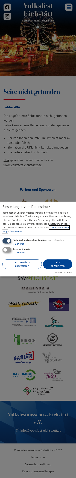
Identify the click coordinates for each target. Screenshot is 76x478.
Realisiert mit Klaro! (63, 272)
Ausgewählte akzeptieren (22, 264)
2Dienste (19, 252)
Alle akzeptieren (58, 264)
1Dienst (18, 243)
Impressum (16, 231)
